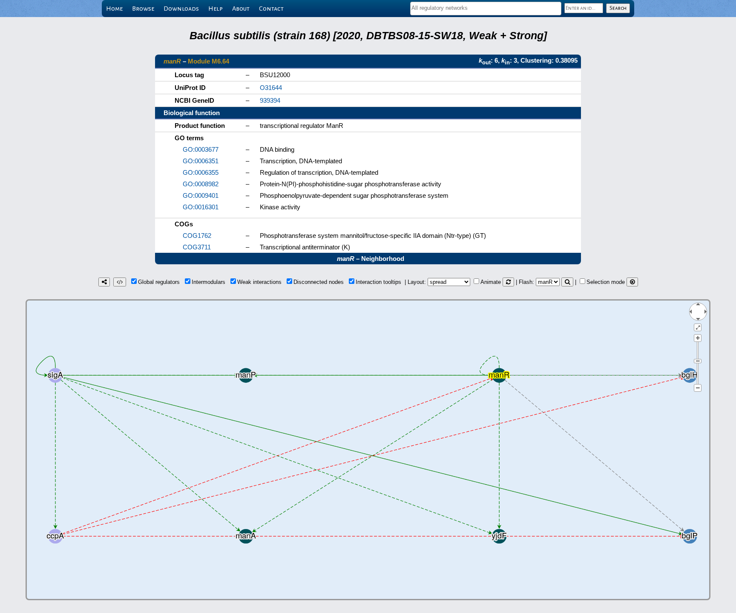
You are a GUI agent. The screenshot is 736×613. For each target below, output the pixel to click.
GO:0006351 (200, 161)
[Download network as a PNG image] (104, 282)
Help (215, 8)
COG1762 (197, 235)
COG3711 (197, 247)
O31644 (271, 87)
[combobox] (485, 8)
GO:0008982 (200, 184)
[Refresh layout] (508, 282)
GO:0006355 (200, 172)
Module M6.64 (208, 61)
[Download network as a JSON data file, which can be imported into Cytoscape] (119, 282)
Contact (271, 8)
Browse (143, 8)
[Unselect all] (632, 282)
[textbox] (486, 8)
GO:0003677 (200, 149)
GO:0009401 (200, 195)
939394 (270, 100)
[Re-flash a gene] (567, 282)
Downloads (181, 8)
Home (114, 8)
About (241, 8)
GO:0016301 (200, 207)
